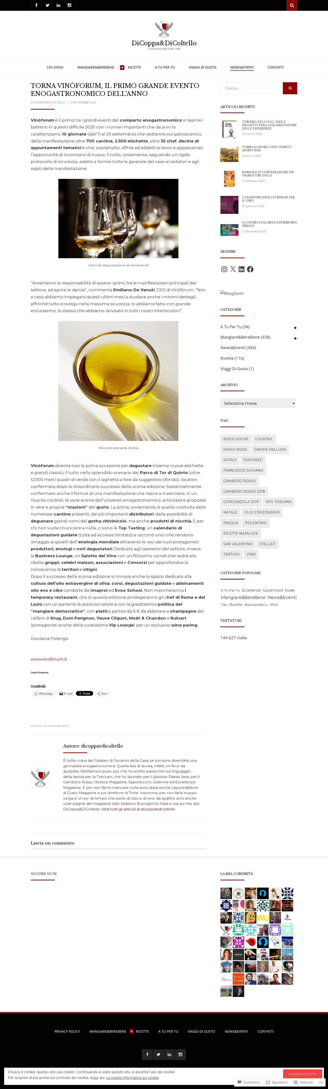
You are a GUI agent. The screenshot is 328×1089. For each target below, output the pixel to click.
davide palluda (270, 449)
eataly (230, 460)
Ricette (134, 67)
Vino (251, 554)
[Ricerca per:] (251, 88)
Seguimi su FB (44, 874)
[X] (233, 269)
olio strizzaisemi (262, 512)
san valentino (238, 544)
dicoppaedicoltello (49, 102)
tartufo (231, 554)
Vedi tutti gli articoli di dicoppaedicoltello (138, 809)
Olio (224, 605)
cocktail (264, 439)
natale (230, 512)
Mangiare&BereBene (95, 67)
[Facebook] (36, 5)
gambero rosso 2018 (244, 491)
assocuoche (236, 439)
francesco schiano (243, 470)
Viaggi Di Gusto (202, 67)
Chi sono (55, 67)
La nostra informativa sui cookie (132, 1078)
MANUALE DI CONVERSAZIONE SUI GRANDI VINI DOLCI (268, 174)
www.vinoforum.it (49, 659)
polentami (256, 523)
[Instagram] (69, 5)
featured (253, 460)
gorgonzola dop (241, 502)
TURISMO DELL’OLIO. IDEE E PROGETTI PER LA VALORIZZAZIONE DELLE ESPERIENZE (269, 125)
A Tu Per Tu (165, 67)
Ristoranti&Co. (256, 605)
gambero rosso (239, 481)
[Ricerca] (291, 5)
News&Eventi (242, 67)
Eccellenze (251, 590)
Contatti (276, 67)
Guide (290, 590)
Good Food (273, 590)
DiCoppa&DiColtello (164, 43)
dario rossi (235, 449)
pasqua (230, 523)
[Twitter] (47, 5)
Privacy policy (67, 1031)
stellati (267, 544)
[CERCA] (290, 88)
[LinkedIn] (58, 5)
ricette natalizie (240, 533)
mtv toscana (279, 502)
